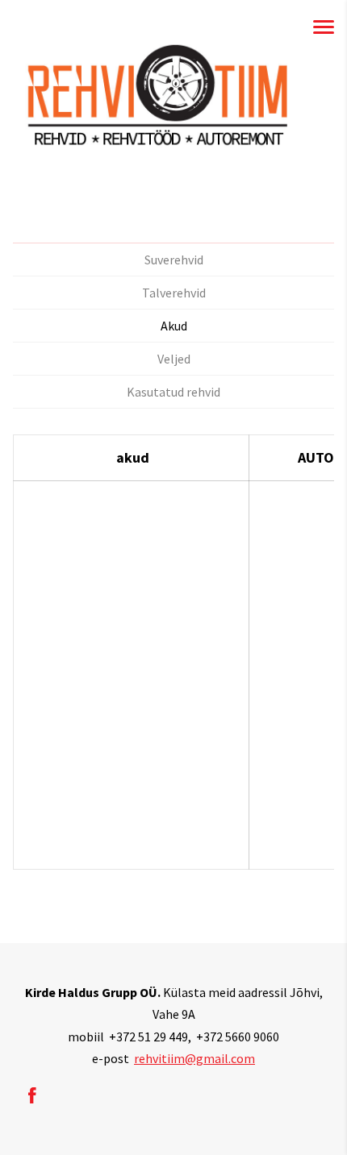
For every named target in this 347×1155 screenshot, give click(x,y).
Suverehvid (173, 259)
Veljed (173, 359)
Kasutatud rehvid (173, 392)
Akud (174, 326)
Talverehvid (174, 293)
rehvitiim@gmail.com (194, 1058)
